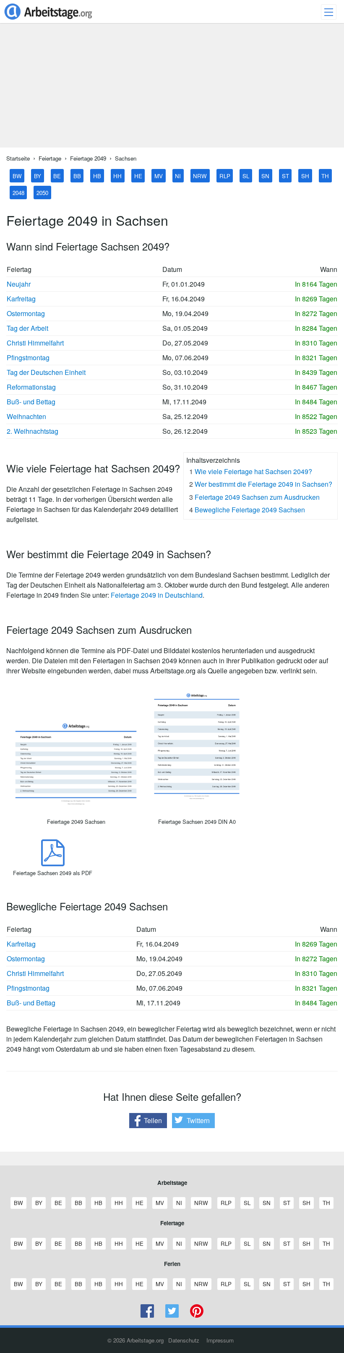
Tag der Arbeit (27, 328)
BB (77, 175)
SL (245, 175)
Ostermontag (26, 313)
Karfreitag (21, 298)
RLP (224, 175)
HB (97, 175)
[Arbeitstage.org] (48, 20)
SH (305, 175)
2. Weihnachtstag (32, 431)
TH (325, 175)
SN (265, 175)
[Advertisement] (172, 89)
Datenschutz (183, 1340)
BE (57, 175)
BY (37, 175)
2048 (18, 192)
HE (138, 175)
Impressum (220, 1340)
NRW (200, 175)
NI (178, 175)
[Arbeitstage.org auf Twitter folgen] (172, 1315)
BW (17, 175)
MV (158, 175)
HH (117, 175)
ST (285, 175)
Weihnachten (26, 416)
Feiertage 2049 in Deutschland (157, 595)
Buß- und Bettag (31, 401)
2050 (42, 192)
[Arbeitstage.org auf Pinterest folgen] (196, 1315)
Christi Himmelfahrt (35, 343)
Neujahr (19, 284)
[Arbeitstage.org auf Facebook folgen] (147, 1315)
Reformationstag (31, 387)
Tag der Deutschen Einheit (46, 372)
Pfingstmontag (28, 357)
